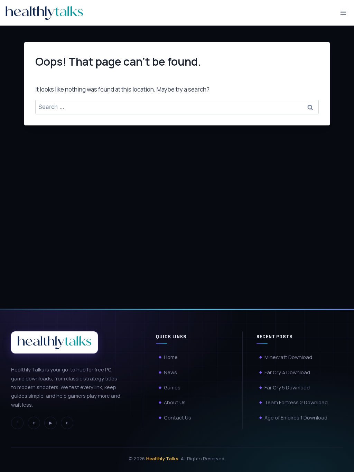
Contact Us (177, 417)
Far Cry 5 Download (287, 387)
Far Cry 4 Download (287, 372)
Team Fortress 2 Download (296, 402)
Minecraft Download (288, 357)
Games (172, 387)
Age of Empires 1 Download (295, 417)
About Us (175, 402)
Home (171, 357)
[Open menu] (343, 12)
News (170, 372)
